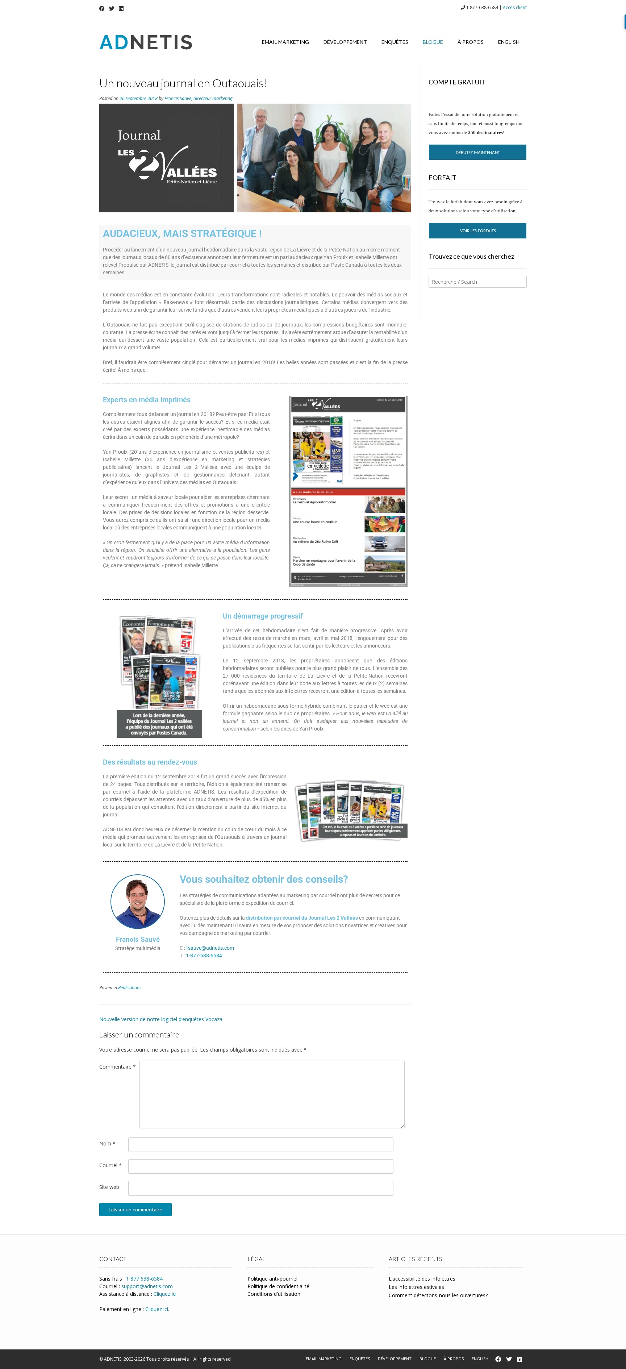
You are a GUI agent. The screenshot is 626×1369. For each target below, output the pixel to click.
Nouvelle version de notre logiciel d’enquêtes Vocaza (160, 1019)
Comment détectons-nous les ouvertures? (438, 1295)
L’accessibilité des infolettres (422, 1278)
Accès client (515, 7)
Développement (345, 42)
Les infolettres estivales (416, 1286)
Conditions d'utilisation (273, 1293)
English (508, 42)
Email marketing (285, 42)
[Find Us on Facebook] (102, 8)
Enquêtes (394, 42)
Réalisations (129, 988)
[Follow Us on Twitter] (111, 8)
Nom (107, 1143)
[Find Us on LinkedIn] (121, 8)
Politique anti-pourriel (272, 1278)
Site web (109, 1186)
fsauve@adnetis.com (210, 948)
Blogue (433, 42)
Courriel (110, 1165)
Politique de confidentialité (278, 1286)
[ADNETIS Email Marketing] (145, 42)
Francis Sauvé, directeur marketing (198, 98)
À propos (471, 42)
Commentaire (117, 1066)
